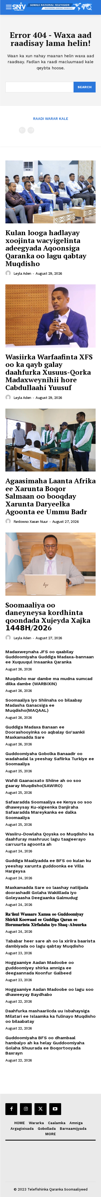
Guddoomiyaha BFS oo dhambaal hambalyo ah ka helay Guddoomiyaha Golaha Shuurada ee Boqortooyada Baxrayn (44, 1045)
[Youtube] (55, 1109)
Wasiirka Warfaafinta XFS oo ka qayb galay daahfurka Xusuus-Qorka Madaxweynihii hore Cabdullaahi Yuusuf (49, 372)
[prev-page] (22, 130)
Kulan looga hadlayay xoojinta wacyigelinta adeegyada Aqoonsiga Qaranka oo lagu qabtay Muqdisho (45, 248)
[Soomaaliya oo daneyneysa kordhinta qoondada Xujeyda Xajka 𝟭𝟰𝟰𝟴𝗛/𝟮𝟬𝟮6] (50, 564)
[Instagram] (26, 1109)
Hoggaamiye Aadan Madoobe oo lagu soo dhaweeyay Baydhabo (49, 992)
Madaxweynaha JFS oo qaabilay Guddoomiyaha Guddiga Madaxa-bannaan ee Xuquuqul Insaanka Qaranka (49, 656)
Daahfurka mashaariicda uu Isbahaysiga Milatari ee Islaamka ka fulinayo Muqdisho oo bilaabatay (50, 1016)
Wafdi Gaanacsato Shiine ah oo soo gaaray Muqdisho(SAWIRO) (43, 783)
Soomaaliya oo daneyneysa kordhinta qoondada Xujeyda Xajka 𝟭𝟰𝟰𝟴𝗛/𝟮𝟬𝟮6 (47, 616)
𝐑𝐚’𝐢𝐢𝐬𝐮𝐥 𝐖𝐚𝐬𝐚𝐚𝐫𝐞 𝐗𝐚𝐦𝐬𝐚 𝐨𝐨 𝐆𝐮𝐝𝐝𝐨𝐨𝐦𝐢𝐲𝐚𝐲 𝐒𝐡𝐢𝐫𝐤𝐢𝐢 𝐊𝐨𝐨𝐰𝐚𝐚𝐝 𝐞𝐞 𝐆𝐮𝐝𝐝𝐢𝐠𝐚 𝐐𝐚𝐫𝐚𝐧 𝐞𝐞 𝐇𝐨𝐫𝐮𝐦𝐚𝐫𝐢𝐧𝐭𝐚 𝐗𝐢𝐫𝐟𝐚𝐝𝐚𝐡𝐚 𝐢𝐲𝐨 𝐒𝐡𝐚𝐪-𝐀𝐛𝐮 (45, 919)
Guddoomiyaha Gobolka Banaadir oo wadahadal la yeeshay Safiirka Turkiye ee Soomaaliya (49, 758)
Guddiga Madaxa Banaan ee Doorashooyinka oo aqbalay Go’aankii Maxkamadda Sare (45, 732)
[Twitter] (40, 1109)
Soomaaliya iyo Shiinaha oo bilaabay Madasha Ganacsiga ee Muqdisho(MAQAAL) (43, 705)
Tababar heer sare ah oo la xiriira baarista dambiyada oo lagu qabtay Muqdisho (50, 943)
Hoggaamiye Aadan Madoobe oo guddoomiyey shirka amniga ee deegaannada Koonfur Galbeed (39, 967)
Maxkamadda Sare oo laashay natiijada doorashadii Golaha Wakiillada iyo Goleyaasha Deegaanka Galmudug (46, 892)
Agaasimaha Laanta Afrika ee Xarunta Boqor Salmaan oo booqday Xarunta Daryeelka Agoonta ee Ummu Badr (50, 496)
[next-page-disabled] (30, 130)
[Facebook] (11, 1109)
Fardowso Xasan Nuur (30, 522)
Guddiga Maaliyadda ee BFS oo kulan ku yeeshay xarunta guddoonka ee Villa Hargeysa (48, 865)
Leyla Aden (22, 273)
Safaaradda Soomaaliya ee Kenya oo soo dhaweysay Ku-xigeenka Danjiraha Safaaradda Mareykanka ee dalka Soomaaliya (48, 809)
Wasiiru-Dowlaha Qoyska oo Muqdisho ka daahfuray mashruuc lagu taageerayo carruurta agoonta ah (49, 839)
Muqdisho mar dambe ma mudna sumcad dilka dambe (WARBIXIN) (48, 681)
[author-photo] (8, 273)
